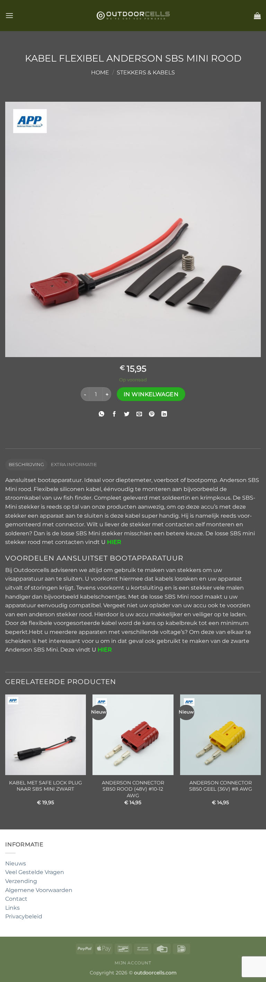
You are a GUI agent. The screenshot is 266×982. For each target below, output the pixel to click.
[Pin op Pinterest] (152, 414)
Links (12, 907)
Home (100, 72)
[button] (9, 15)
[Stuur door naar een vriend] (139, 414)
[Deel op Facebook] (114, 414)
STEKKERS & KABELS (146, 72)
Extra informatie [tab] (74, 464)
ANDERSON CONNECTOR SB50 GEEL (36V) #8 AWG (220, 786)
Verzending (21, 881)
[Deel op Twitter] (126, 414)
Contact (16, 898)
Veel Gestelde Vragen (34, 872)
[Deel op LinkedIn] (164, 414)
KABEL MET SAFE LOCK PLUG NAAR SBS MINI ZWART (45, 786)
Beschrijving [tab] (26, 464)
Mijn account (133, 962)
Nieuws (15, 863)
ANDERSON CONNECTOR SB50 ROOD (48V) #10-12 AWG (133, 789)
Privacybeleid (23, 916)
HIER (105, 649)
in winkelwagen (151, 394)
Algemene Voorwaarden (38, 890)
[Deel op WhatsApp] (101, 414)
